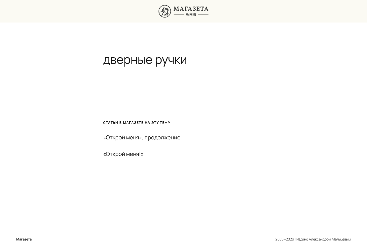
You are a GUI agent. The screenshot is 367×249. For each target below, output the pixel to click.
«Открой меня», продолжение (142, 137)
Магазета (23, 239)
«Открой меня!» (123, 154)
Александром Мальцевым (330, 239)
